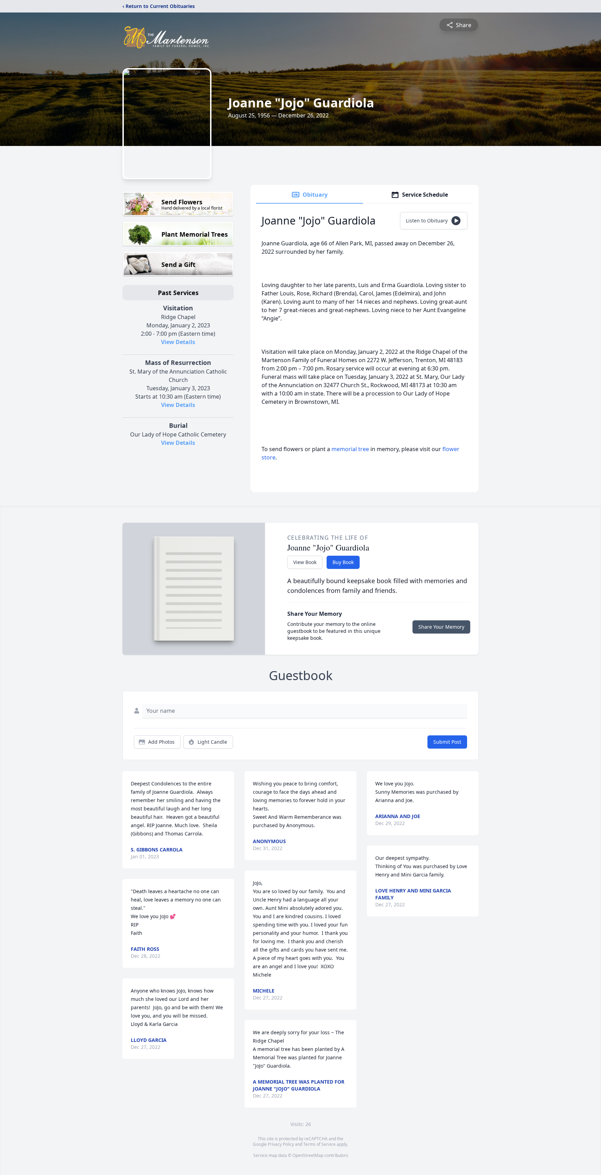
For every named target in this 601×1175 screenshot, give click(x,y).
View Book (304, 562)
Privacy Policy (281, 1144)
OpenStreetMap (308, 1155)
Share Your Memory (441, 626)
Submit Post (447, 742)
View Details (178, 342)
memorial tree (350, 449)
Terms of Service (319, 1144)
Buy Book (343, 562)
